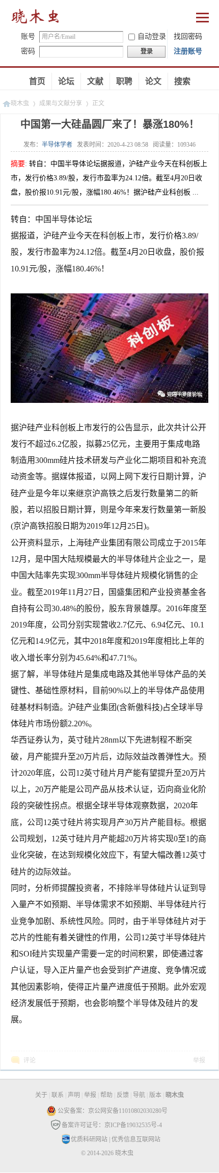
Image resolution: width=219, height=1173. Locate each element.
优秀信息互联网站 (136, 1139)
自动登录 (152, 36)
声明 (74, 1095)
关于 (41, 1095)
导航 (139, 1095)
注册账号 (188, 51)
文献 (95, 81)
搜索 (182, 81)
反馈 (123, 1095)
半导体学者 (57, 144)
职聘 (124, 81)
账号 (28, 36)
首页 (37, 81)
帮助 (106, 1095)
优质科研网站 (89, 1139)
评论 (29, 1060)
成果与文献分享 (60, 103)
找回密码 (188, 36)
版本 (155, 1095)
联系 (57, 1095)
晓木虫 (35, 19)
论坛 (66, 81)
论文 (153, 81)
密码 (28, 51)
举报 (199, 1060)
